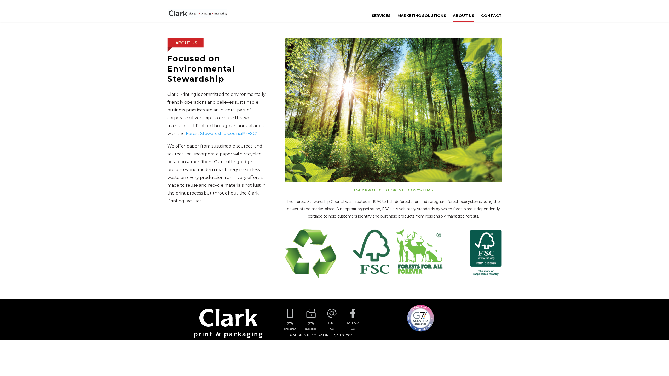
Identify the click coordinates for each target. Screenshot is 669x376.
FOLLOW (353, 326)
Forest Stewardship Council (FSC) (222, 133)
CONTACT (491, 16)
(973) (290, 326)
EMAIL (331, 326)
